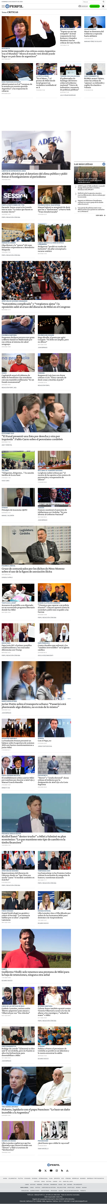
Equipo (61, 1190)
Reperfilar (75, 1178)
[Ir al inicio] (14, 6)
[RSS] (62, 1171)
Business (83, 1178)
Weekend (39, 1184)
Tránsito (83, 1190)
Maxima (84, 1187)
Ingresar (84, 6)
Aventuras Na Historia (49, 1187)
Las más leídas (83, 164)
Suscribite (94, 6)
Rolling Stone (61, 1187)
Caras (43, 1181)
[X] (45, 1171)
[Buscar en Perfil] (103, 2)
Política (20, 1178)
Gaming (55, 1181)
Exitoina (48, 1181)
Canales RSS (25, 1190)
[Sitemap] (67, 1171)
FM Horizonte (78, 1184)
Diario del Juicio (68, 1181)
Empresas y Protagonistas (95, 1178)
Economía (27, 1178)
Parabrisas (53, 1184)
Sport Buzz (71, 1187)
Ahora (5, 1178)
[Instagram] (57, 1171)
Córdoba (68, 1178)
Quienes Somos (34, 1190)
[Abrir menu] (3, 6)
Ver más (99, 215)
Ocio (62, 1178)
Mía (65, 1184)
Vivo (60, 1181)
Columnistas (12, 1178)
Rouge (60, 1184)
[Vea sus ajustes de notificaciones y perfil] (103, 6)
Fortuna (46, 1184)
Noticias (37, 1181)
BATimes (69, 1184)
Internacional (43, 1178)
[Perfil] (53, 1166)
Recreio (78, 1187)
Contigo (37, 1187)
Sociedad (34, 1178)
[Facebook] (40, 1170)
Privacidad (54, 1190)
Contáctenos (45, 1190)
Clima (51, 1178)
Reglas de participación (71, 1190)
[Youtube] (51, 1171)
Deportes (57, 1178)
